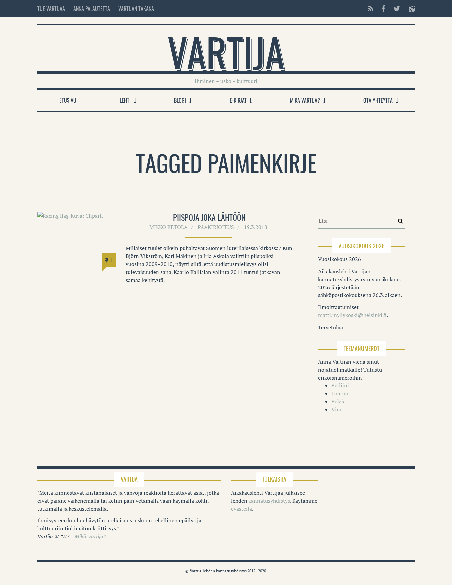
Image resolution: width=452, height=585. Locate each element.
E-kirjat (238, 100)
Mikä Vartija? (305, 100)
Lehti (125, 100)
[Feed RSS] (370, 8)
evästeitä (241, 508)
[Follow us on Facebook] (383, 8)
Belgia (338, 401)
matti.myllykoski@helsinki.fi (352, 315)
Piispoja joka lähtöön (209, 217)
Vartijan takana (136, 9)
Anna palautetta (91, 9)
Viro (336, 409)
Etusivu (67, 100)
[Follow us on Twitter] (396, 8)
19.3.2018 (255, 227)
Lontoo (339, 393)
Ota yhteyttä (378, 100)
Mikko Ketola (168, 227)
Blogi (180, 100)
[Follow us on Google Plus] (410, 8)
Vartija (226, 51)
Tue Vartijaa (51, 9)
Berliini (340, 385)
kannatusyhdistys (269, 500)
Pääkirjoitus (216, 227)
